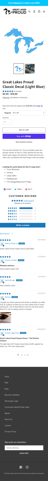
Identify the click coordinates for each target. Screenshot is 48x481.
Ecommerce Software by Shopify (33, 473)
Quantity (6, 118)
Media (7, 413)
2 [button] (21, 355)
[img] (5, 240)
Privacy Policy (10, 431)
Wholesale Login (11, 401)
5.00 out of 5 (29, 201)
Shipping (6, 97)
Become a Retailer (12, 395)
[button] (8, 91)
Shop (7, 376)
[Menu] (44, 11)
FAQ (6, 383)
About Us (8, 419)
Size (4, 108)
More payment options (24, 142)
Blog (6, 389)
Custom (8, 425)
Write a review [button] (22, 225)
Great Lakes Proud (16, 473)
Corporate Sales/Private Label (17, 407)
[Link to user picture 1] (5, 317)
